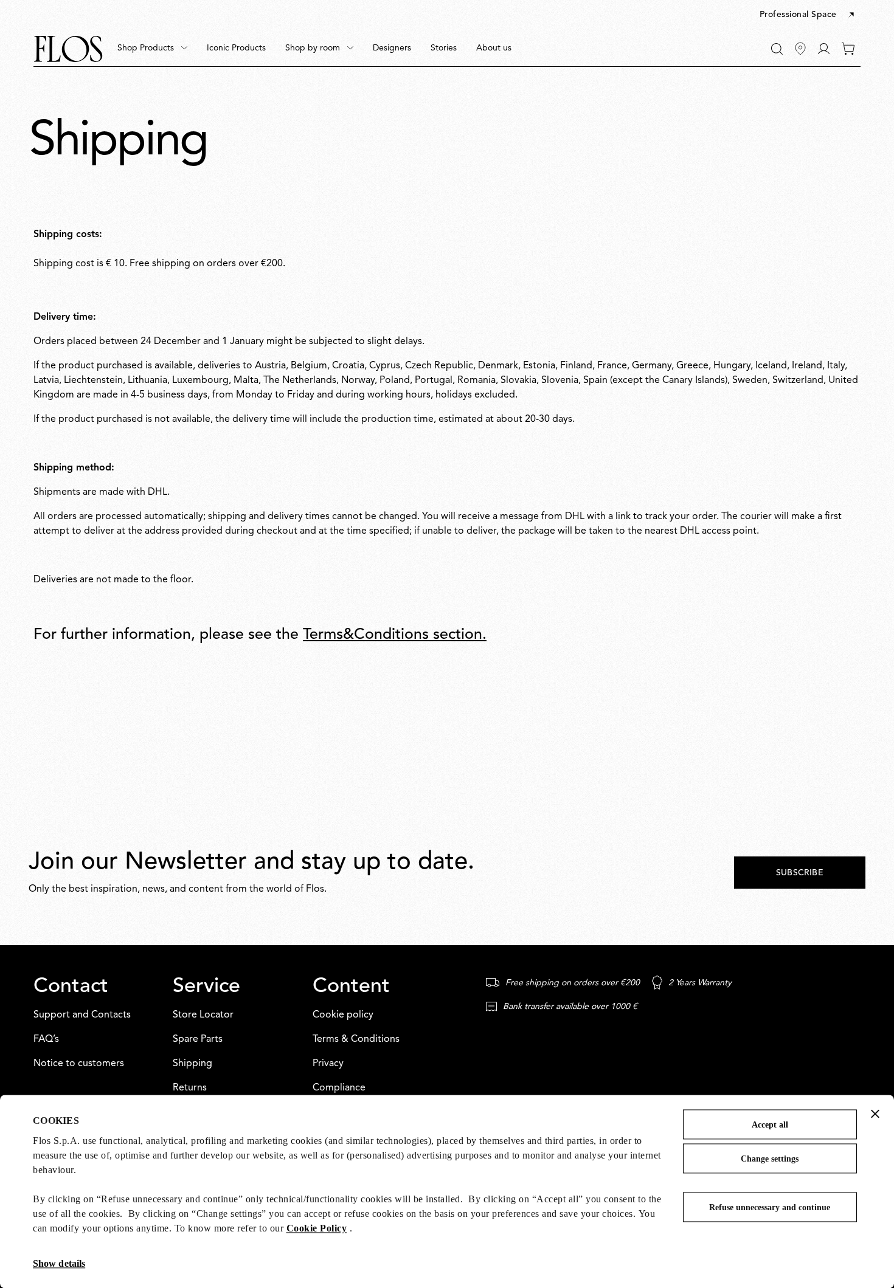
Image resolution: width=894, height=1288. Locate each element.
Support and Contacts (82, 1015)
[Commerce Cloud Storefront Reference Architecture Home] (68, 49)
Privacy (328, 1064)
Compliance (339, 1088)
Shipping (192, 1064)
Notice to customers (78, 1064)
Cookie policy (343, 1015)
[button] (808, 15)
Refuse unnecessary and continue (769, 1207)
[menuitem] (152, 48)
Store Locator (203, 1015)
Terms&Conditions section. (395, 634)
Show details (59, 1263)
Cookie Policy (316, 1228)
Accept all (770, 1124)
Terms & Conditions (356, 1039)
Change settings (770, 1158)
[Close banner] (875, 1113)
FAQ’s (46, 1039)
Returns (190, 1088)
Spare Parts (198, 1039)
